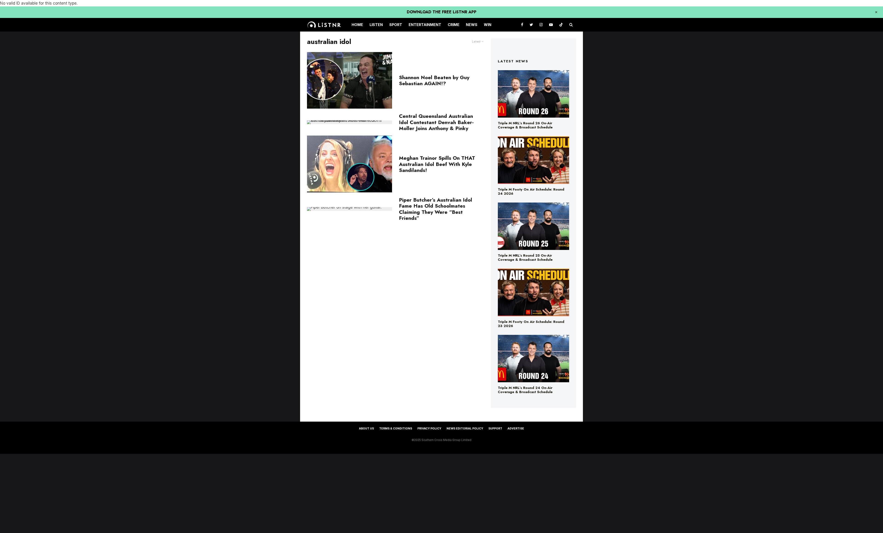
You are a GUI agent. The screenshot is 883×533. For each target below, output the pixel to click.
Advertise (515, 428)
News (471, 24)
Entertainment (425, 24)
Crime (453, 24)
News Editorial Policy (465, 428)
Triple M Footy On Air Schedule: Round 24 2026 (531, 191)
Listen (376, 24)
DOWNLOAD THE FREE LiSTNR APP (441, 12)
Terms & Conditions (395, 428)
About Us (366, 428)
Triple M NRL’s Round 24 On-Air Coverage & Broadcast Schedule (525, 390)
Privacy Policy (429, 428)
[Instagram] (541, 25)
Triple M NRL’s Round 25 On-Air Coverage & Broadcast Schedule (525, 257)
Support (495, 428)
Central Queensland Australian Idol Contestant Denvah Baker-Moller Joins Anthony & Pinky (436, 122)
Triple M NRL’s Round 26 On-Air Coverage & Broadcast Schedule (525, 125)
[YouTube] (551, 25)
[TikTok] (561, 25)
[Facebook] (522, 25)
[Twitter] (531, 25)
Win (487, 24)
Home (357, 24)
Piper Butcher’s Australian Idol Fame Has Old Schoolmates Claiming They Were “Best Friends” (435, 209)
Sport (395, 24)
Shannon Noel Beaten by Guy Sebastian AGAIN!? (434, 80)
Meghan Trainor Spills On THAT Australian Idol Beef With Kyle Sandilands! (437, 164)
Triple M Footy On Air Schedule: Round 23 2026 (531, 324)
